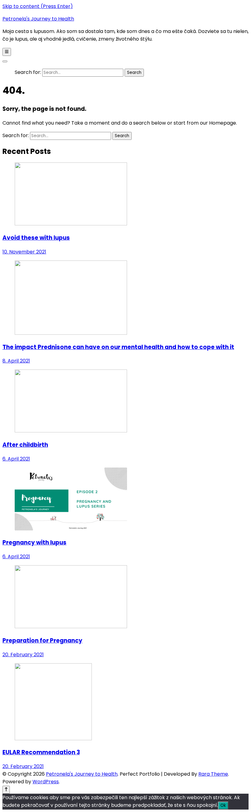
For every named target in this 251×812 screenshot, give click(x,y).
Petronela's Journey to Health (38, 18)
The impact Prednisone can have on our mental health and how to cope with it (118, 347)
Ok (223, 805)
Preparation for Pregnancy (42, 640)
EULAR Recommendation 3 (41, 752)
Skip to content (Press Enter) (37, 6)
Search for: (28, 72)
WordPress (45, 781)
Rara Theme (213, 773)
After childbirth (25, 445)
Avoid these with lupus (36, 238)
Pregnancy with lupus (34, 542)
